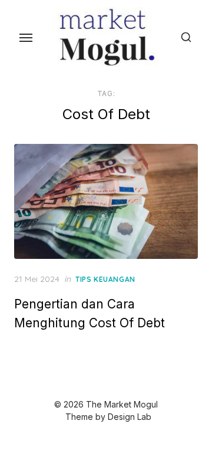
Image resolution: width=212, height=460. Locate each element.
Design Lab (129, 417)
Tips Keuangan (105, 279)
